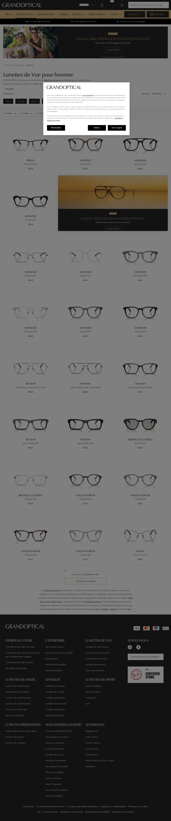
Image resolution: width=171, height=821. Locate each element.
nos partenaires (88, 95)
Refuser (97, 128)
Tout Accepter (117, 128)
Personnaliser (56, 128)
